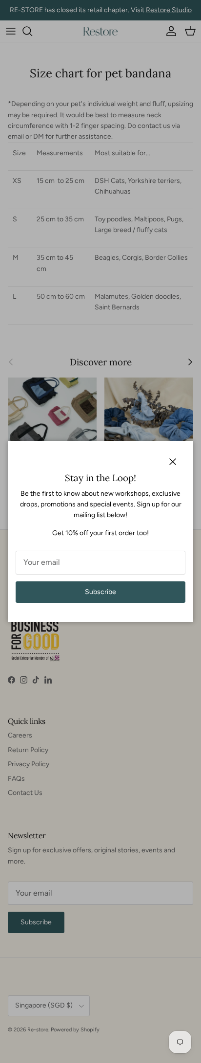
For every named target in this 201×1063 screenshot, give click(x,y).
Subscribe (100, 592)
